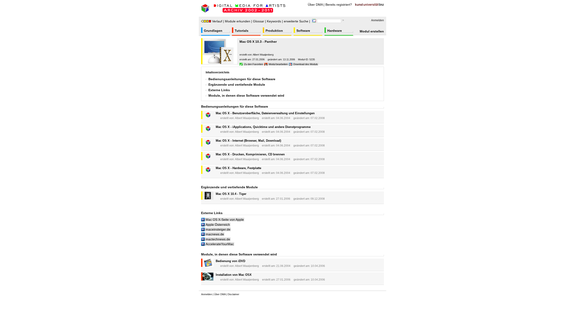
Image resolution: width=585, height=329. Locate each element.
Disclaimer (233, 294)
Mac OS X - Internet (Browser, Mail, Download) (248, 140)
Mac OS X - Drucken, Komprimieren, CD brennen (250, 154)
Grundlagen (213, 30)
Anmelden (377, 20)
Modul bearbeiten (278, 64)
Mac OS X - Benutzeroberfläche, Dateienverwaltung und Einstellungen (265, 113)
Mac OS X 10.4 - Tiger (231, 194)
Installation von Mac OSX (234, 274)
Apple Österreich (218, 224)
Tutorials (241, 30)
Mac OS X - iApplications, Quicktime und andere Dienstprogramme (263, 127)
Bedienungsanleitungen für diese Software (241, 79)
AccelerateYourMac (220, 244)
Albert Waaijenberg (263, 54)
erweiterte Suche (296, 21)
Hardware (334, 30)
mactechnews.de (218, 239)
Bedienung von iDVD (230, 261)
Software (303, 30)
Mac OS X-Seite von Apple (225, 219)
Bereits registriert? (338, 4)
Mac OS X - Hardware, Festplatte (238, 168)
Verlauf (217, 21)
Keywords (274, 21)
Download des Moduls (305, 64)
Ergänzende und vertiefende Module (236, 84)
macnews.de (215, 234)
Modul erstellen (372, 31)
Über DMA (315, 4)
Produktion (274, 30)
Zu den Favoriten (253, 64)
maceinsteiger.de (218, 229)
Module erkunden (237, 21)
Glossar (258, 21)
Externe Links (219, 90)
